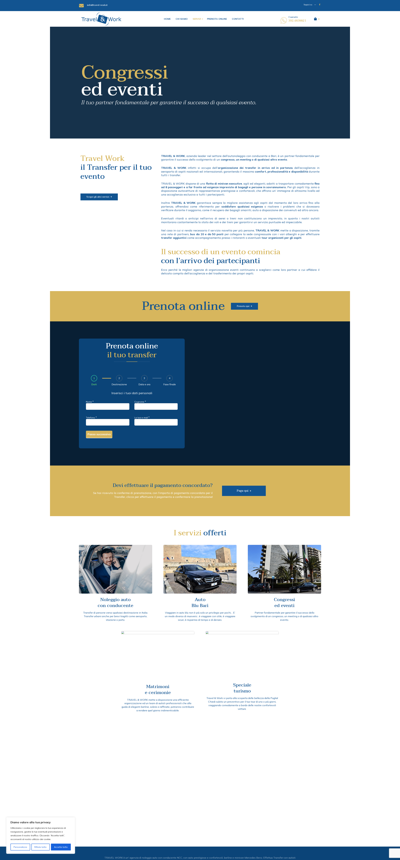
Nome (90, 401)
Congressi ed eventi (284, 602)
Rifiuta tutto (40, 847)
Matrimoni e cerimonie (158, 689)
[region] (40, 835)
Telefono (91, 417)
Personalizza (20, 847)
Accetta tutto (61, 847)
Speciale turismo (242, 688)
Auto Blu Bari (200, 602)
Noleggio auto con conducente (115, 602)
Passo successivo (99, 434)
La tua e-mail (142, 417)
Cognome (140, 401)
